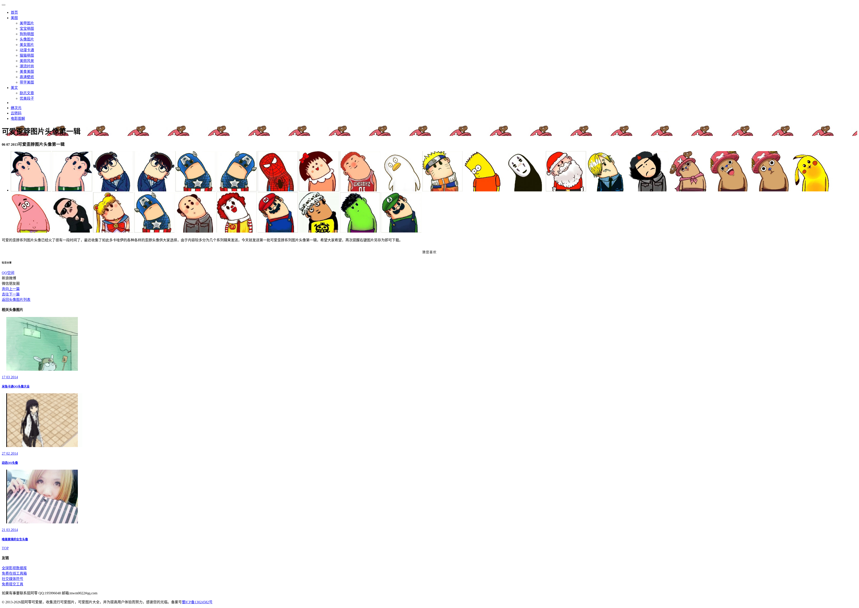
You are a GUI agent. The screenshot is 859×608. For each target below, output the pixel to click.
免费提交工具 (12, 584)
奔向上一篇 (11, 289)
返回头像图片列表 (16, 300)
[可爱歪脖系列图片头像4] (154, 190)
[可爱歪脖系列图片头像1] (31, 190)
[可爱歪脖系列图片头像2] (72, 190)
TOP (5, 548)
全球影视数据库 (14, 568)
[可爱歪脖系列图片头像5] (195, 190)
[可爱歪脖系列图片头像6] (237, 190)
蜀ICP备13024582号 (197, 602)
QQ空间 (8, 273)
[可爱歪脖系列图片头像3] (113, 190)
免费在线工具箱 (14, 573)
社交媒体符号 (12, 579)
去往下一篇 (11, 294)
